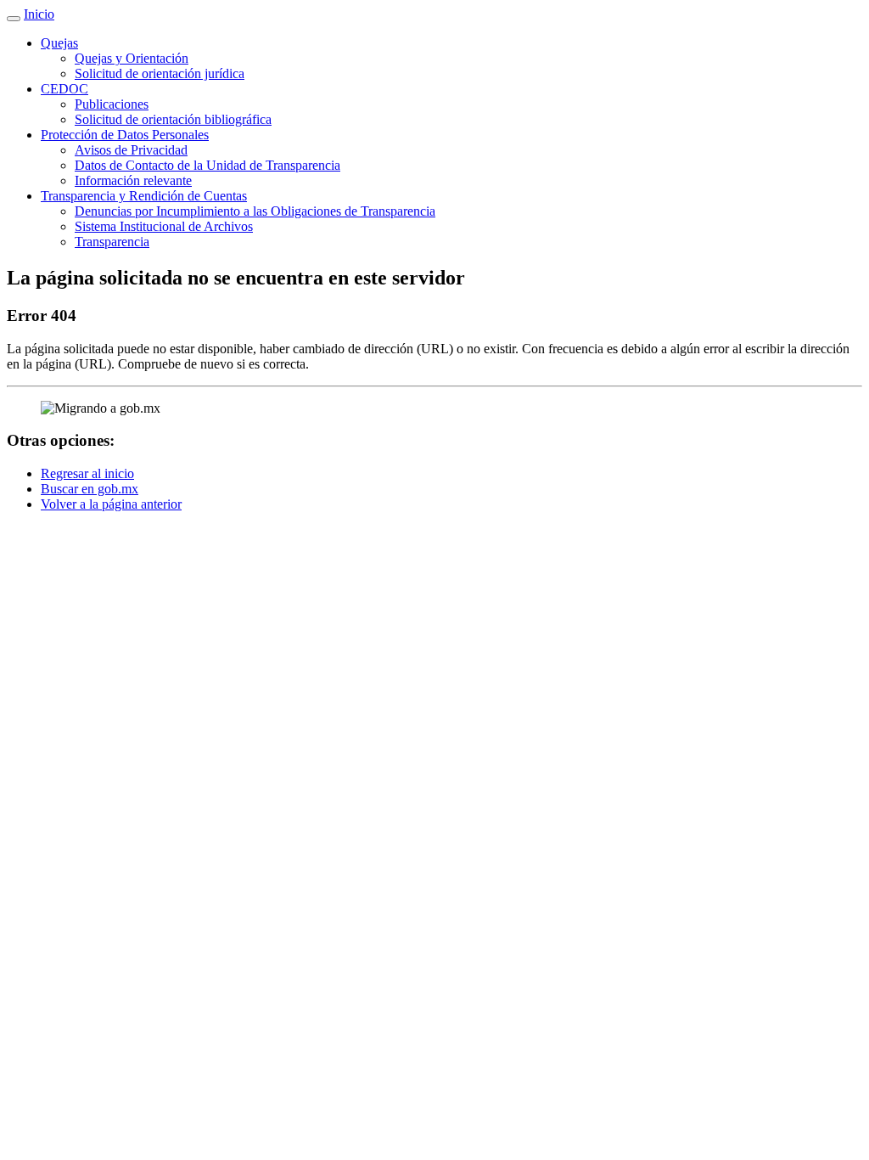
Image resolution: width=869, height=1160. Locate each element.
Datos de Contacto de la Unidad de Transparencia (207, 165)
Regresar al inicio (87, 473)
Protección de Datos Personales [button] (125, 134)
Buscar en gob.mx (89, 488)
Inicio (39, 14)
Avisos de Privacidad (131, 150)
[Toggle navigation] (13, 18)
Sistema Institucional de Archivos (164, 226)
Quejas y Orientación (131, 58)
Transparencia (112, 241)
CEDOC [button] (64, 89)
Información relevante (133, 180)
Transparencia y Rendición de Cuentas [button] (144, 196)
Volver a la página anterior (111, 504)
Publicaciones (112, 104)
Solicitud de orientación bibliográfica (173, 119)
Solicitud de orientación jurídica (159, 73)
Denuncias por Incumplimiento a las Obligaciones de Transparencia (255, 211)
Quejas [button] (59, 43)
